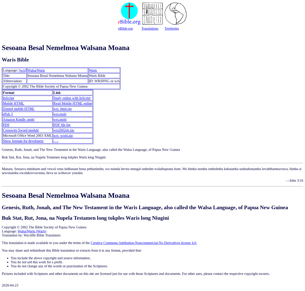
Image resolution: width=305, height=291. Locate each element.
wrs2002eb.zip (63, 130)
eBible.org (125, 28)
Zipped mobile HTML (19, 109)
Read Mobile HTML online (72, 103)
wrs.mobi (60, 119)
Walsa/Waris (36, 70)
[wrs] (22, 70)
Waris (93, 70)
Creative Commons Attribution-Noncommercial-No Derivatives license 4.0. (144, 243)
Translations (149, 28)
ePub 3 (8, 114)
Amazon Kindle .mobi (18, 119)
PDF (6, 125)
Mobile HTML (13, 103)
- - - (55, 141)
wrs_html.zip (62, 109)
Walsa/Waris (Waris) (32, 231)
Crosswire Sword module (21, 130)
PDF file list (61, 125)
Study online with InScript (71, 98)
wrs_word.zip (63, 135)
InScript (8, 98)
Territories (172, 28)
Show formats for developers (23, 141)
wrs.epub (59, 114)
